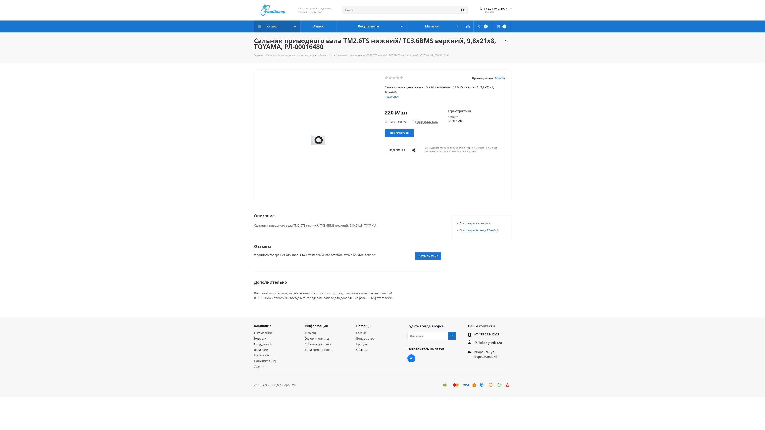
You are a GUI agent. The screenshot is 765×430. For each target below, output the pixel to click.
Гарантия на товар (318, 350)
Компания (262, 326)
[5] (402, 77)
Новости (260, 338)
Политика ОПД (265, 361)
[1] (386, 77)
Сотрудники (263, 344)
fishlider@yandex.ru (488, 343)
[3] (394, 77)
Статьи (361, 333)
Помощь (311, 333)
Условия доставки (318, 344)
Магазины (261, 355)
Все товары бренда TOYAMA (479, 230)
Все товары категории (475, 223)
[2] (390, 77)
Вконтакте (411, 358)
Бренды (362, 344)
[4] (398, 77)
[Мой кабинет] (468, 26)
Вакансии (261, 350)
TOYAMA (500, 78)
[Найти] (463, 10)
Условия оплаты (317, 338)
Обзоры (362, 350)
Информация (316, 326)
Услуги (259, 366)
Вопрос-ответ (366, 338)
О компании (263, 333)
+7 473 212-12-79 (496, 9)
